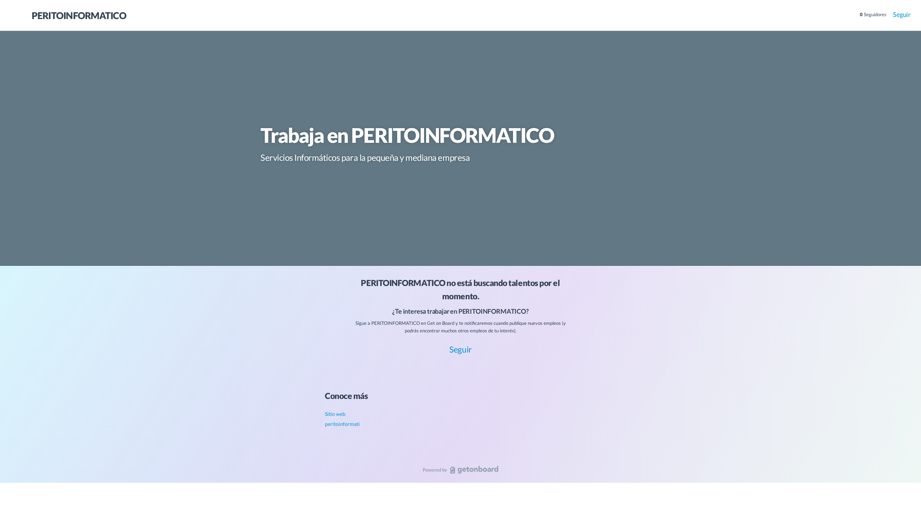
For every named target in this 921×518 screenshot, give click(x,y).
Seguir (902, 14)
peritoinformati (342, 424)
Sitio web (335, 414)
